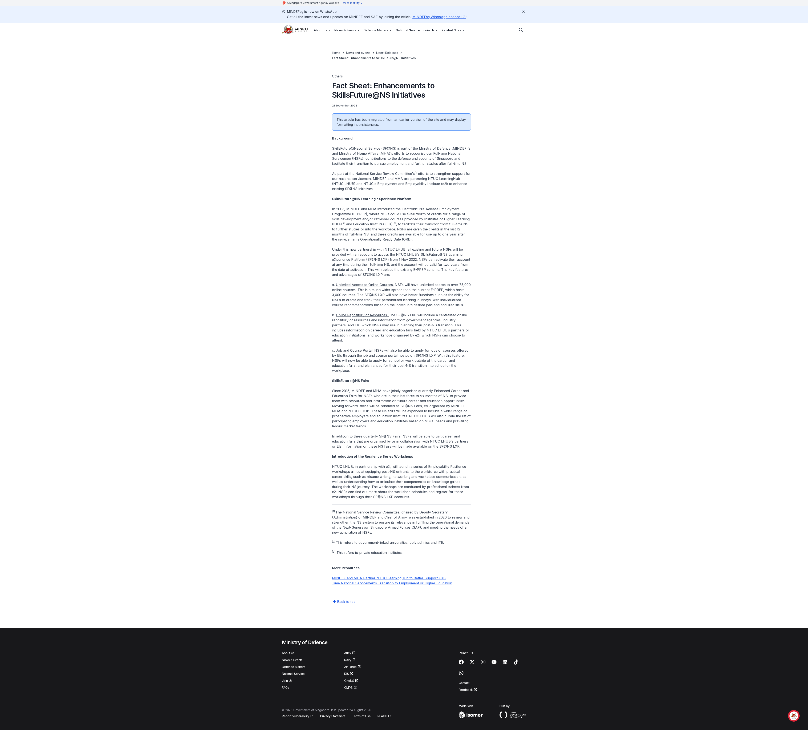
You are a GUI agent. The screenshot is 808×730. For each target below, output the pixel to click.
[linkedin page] (505, 662)
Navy (347, 660)
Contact (464, 683)
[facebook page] (461, 662)
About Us (288, 653)
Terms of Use (361, 716)
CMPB (348, 687)
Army (347, 653)
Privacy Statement (332, 716)
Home (336, 53)
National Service (408, 30)
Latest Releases (387, 53)
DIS (346, 673)
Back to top (346, 602)
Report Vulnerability (295, 716)
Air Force (350, 667)
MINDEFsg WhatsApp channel (436, 17)
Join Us (287, 680)
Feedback (466, 689)
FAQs (285, 687)
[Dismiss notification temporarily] (523, 12)
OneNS (349, 680)
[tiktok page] (515, 662)
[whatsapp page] (461, 672)
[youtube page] (494, 662)
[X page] (472, 662)
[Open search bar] (521, 30)
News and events (358, 53)
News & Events (292, 660)
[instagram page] (483, 662)
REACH (382, 716)
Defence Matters (293, 667)
